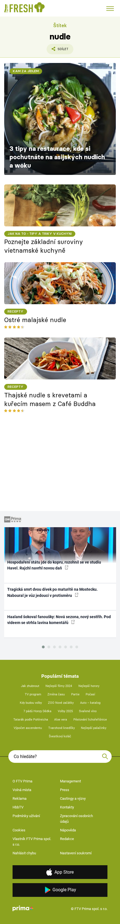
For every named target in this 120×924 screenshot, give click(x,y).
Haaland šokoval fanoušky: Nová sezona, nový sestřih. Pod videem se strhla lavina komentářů (59, 620)
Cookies (19, 830)
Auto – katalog (90, 703)
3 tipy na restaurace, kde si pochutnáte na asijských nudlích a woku (57, 157)
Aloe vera (60, 719)
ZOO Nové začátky (61, 703)
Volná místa (22, 790)
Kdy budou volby (31, 703)
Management (70, 781)
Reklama (20, 798)
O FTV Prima (22, 781)
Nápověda (68, 830)
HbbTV (18, 807)
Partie (75, 694)
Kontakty (67, 807)
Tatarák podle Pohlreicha (30, 719)
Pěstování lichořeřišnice (90, 719)
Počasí (90, 694)
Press (64, 790)
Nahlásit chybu (24, 853)
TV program (33, 694)
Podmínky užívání (26, 816)
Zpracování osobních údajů (76, 819)
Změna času (56, 694)
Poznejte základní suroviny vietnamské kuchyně (43, 246)
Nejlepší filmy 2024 (58, 686)
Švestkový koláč (60, 736)
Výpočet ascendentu (28, 728)
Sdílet (57, 50)
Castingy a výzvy (73, 798)
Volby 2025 (65, 711)
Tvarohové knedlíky (61, 728)
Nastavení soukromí (76, 853)
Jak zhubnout (30, 686)
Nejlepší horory (88, 686)
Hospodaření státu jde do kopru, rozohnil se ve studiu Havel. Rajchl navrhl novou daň (54, 565)
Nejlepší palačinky (93, 728)
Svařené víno (88, 711)
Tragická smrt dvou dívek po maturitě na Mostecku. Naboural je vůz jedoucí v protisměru (52, 592)
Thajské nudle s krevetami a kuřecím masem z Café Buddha (50, 399)
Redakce (67, 839)
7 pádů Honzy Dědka (37, 711)
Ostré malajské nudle (35, 320)
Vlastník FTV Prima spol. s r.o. (32, 841)
